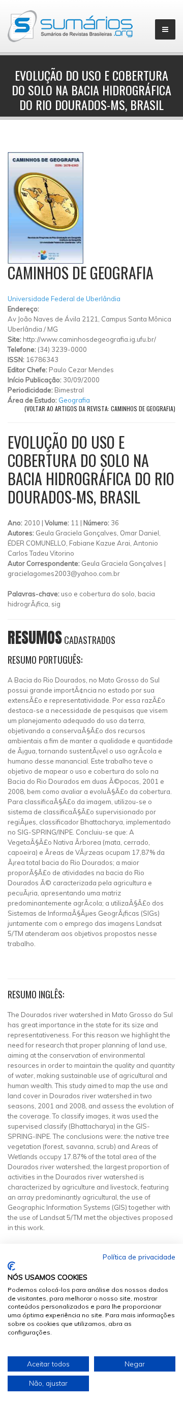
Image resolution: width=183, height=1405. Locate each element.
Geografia (74, 400)
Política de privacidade (139, 1256)
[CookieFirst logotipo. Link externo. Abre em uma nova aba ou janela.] (11, 1266)
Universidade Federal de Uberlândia (64, 299)
